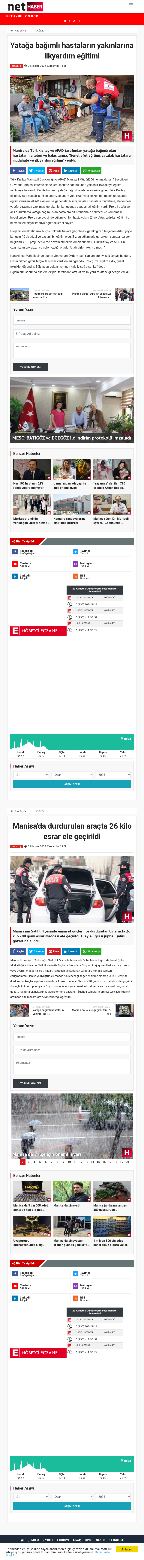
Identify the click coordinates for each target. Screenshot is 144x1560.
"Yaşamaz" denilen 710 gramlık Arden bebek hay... (109, 488)
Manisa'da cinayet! (66, 1205)
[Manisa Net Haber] (25, 6)
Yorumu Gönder (30, 366)
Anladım (127, 1549)
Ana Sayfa (20, 30)
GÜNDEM (33, 1540)
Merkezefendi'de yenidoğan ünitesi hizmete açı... (31, 523)
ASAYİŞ (39, 811)
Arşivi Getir (72, 784)
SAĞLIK (39, 30)
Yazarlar (32, 15)
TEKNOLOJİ (116, 1540)
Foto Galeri (16, 15)
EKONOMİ (63, 1540)
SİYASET (48, 1540)
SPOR (88, 1540)
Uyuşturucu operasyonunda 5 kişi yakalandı (28, 1245)
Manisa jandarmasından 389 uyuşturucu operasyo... (110, 1210)
